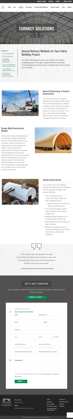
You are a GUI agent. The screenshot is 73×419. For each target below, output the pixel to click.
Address (17, 329)
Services (4, 51)
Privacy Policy (47, 374)
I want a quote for (44, 344)
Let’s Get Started (36, 283)
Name (17, 315)
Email (17, 322)
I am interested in (20, 344)
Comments (19, 360)
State (40, 337)
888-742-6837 (20, 290)
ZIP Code (55, 337)
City (16, 337)
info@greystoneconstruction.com (24, 408)
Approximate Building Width (23, 351)
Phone (45, 322)
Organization (43, 315)
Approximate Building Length (48, 351)
